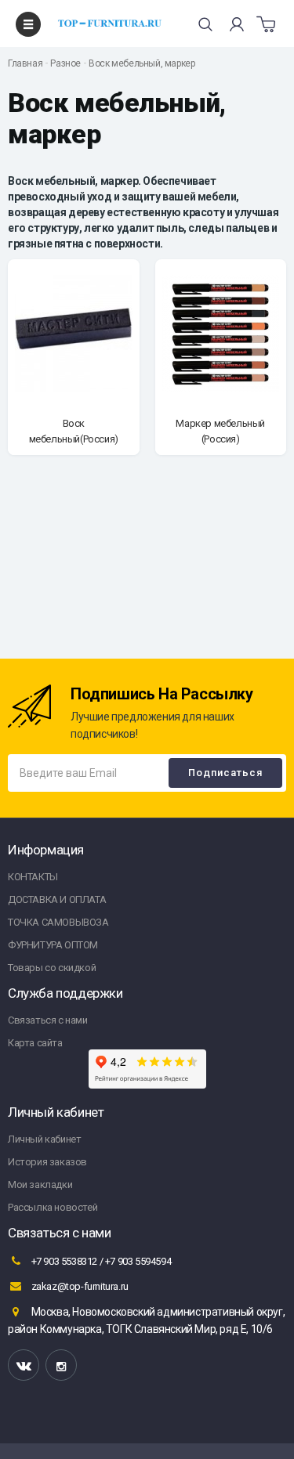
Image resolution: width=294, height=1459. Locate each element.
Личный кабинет (44, 1139)
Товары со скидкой (52, 967)
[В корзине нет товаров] (265, 24)
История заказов (47, 1162)
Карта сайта (35, 1043)
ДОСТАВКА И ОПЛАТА (57, 899)
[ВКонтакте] (23, 1365)
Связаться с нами (48, 1020)
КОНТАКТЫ (33, 877)
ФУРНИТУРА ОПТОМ (53, 945)
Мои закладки (40, 1184)
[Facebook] (61, 1365)
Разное (65, 63)
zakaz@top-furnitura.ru (79, 1286)
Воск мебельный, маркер (141, 63)
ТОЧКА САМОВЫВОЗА (58, 922)
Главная (25, 63)
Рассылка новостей (52, 1207)
